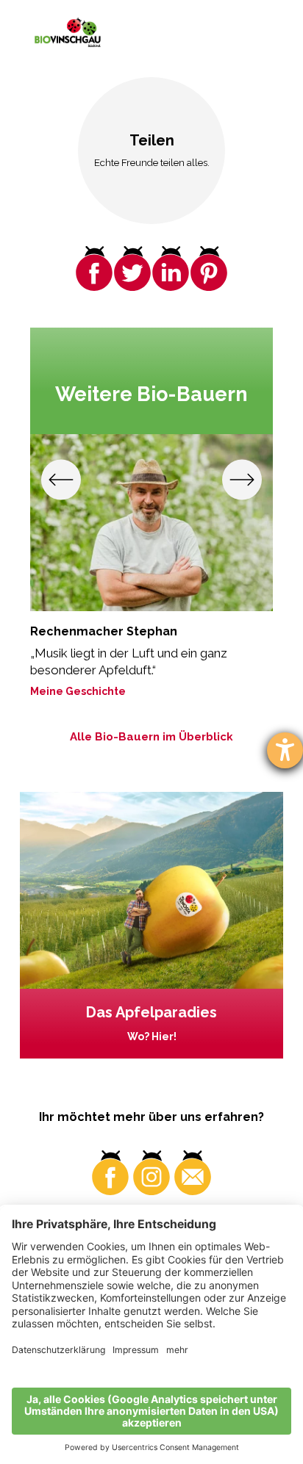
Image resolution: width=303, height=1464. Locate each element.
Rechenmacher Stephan (103, 631)
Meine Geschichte (78, 691)
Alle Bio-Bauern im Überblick (151, 736)
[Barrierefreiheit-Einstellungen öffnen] (285, 750)
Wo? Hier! (152, 1036)
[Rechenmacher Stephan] (152, 523)
